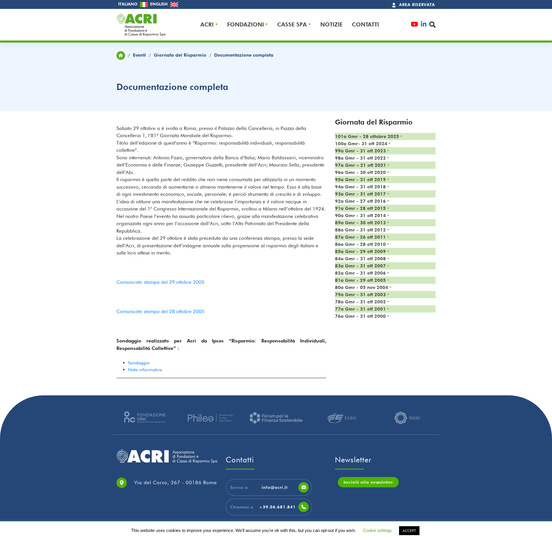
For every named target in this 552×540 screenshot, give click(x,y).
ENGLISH (159, 4)
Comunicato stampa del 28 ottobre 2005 (160, 311)
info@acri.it (275, 487)
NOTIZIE (331, 24)
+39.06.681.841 (277, 507)
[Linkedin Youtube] (423, 25)
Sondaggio (139, 362)
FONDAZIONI (245, 24)
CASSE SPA (292, 24)
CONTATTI (365, 24)
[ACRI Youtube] (414, 25)
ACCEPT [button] (409, 530)
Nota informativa (145, 369)
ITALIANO (128, 4)
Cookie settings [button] (377, 530)
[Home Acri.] (120, 55)
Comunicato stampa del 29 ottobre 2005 (160, 282)
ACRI (207, 24)
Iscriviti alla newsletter (368, 482)
